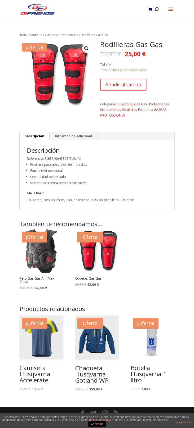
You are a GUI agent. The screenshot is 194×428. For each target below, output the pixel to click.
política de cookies (101, 420)
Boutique (35, 35)
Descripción (34, 136)
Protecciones (69, 35)
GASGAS (160, 109)
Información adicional (73, 136)
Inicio (23, 35)
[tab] (34, 136)
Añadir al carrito (123, 84)
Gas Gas (51, 35)
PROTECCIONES (112, 115)
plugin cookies (184, 422)
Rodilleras (129, 109)
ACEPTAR (97, 424)
